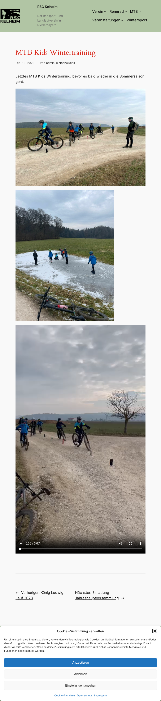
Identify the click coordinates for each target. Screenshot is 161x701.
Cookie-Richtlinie (64, 695)
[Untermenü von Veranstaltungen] (122, 20)
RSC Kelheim (47, 7)
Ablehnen (80, 674)
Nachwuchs (67, 63)
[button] (155, 631)
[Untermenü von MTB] (140, 11)
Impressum (100, 695)
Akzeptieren (80, 662)
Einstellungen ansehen (80, 685)
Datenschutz (84, 695)
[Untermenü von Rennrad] (126, 11)
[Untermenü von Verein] (105, 11)
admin (50, 63)
